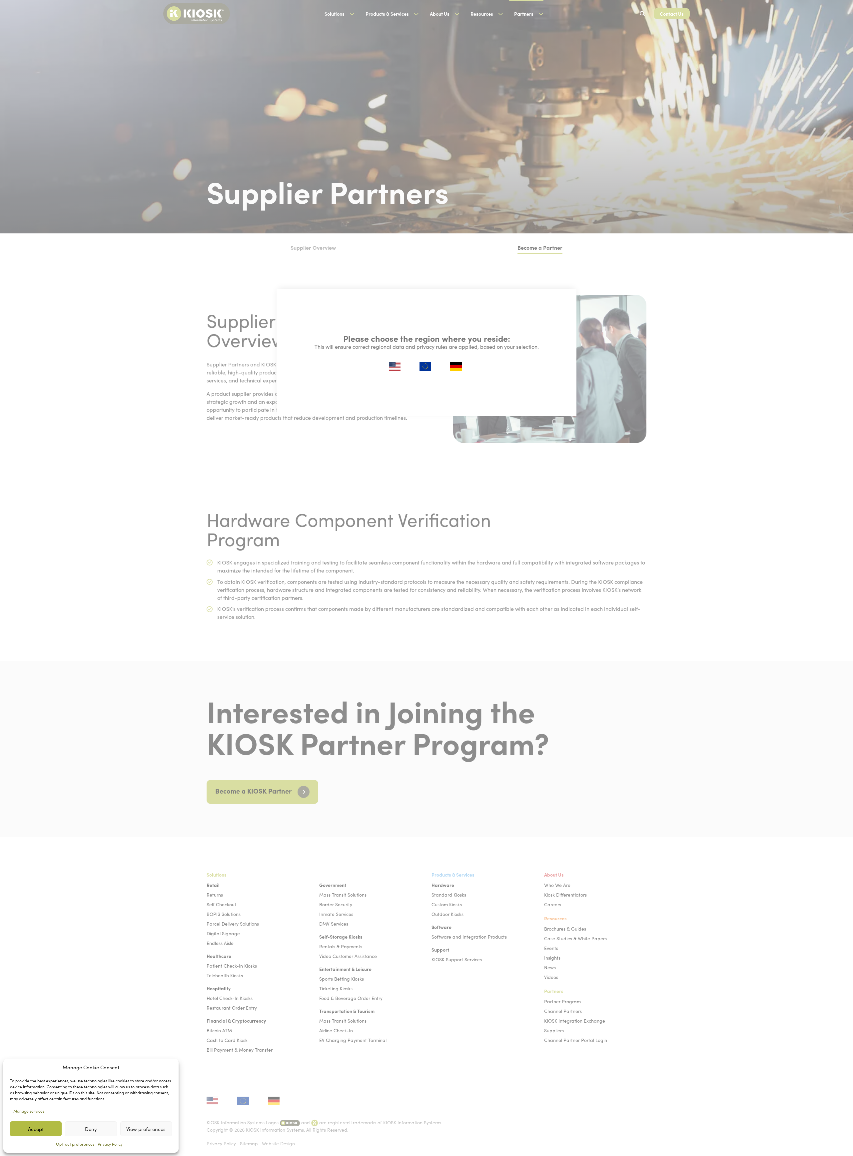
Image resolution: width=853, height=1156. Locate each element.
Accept (36, 1129)
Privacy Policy (110, 1144)
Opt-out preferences (75, 1144)
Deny (91, 1129)
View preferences (146, 1129)
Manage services (28, 1111)
